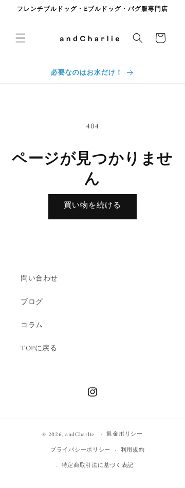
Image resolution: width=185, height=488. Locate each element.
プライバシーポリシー (80, 450)
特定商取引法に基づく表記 (98, 466)
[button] (20, 38)
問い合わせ (39, 278)
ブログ (32, 302)
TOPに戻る (39, 348)
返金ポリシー (124, 434)
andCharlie (80, 435)
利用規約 (133, 450)
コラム (32, 325)
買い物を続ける (92, 206)
